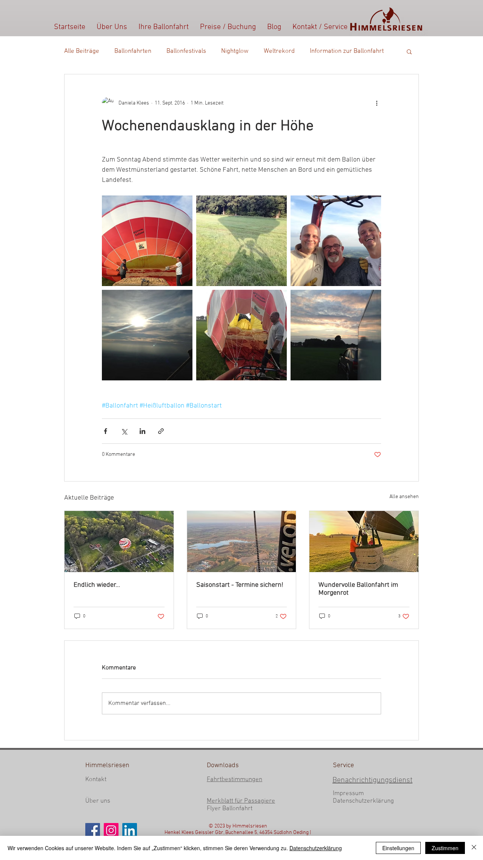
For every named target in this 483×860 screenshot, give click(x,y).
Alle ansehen (404, 497)
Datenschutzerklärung (363, 801)
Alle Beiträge (81, 51)
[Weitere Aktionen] (376, 103)
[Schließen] (473, 848)
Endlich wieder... (97, 585)
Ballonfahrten (132, 51)
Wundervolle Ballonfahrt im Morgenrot (358, 589)
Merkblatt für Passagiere (241, 801)
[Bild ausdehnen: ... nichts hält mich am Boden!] (241, 240)
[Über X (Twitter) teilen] (124, 431)
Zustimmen (445, 848)
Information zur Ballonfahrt (347, 51)
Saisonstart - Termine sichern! (239, 585)
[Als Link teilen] (161, 431)
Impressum (348, 793)
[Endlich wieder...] (119, 541)
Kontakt (95, 779)
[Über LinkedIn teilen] (142, 431)
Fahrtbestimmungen (234, 779)
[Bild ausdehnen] (147, 240)
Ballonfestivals (186, 51)
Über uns (97, 801)
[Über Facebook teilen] (105, 431)
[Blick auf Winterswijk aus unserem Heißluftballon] (241, 541)
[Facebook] (92, 830)
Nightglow (235, 51)
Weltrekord (279, 51)
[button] (409, 51)
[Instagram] (111, 830)
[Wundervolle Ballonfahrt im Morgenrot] (363, 541)
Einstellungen (398, 848)
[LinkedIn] (129, 830)
